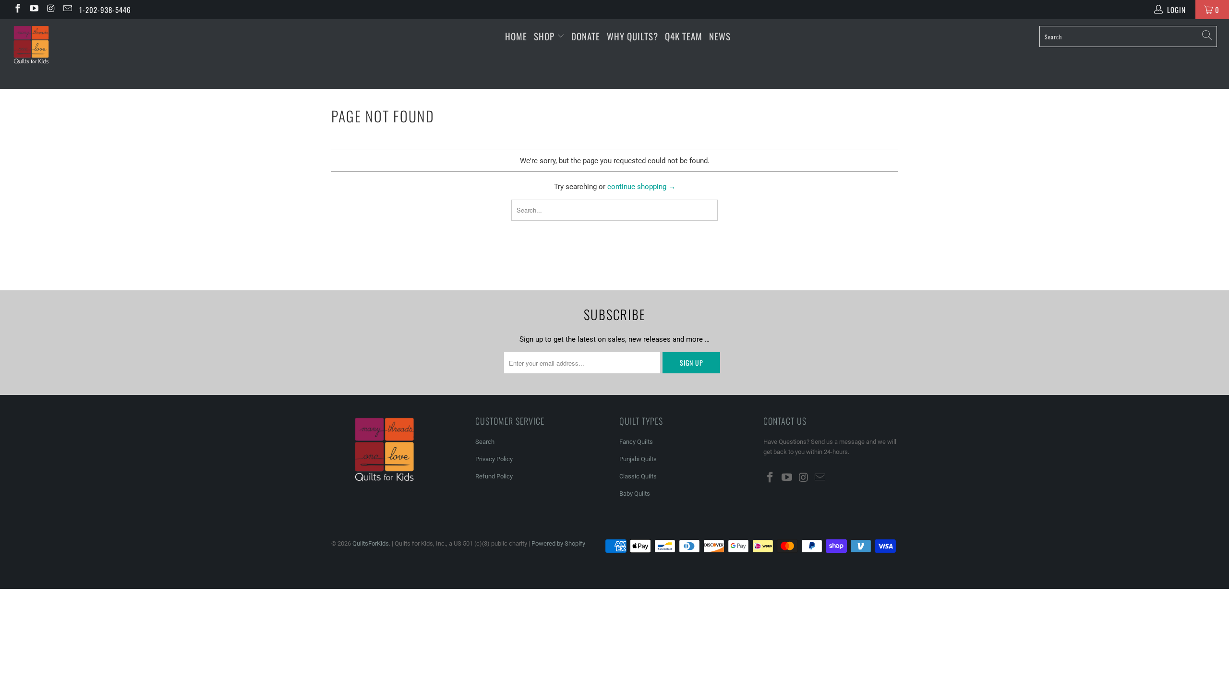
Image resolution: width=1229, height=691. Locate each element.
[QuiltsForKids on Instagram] (50, 9)
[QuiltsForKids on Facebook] (17, 9)
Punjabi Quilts (638, 459)
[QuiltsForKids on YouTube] (34, 9)
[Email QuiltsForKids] (67, 9)
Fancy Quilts (636, 441)
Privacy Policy (494, 459)
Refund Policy (494, 476)
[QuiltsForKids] (103, 54)
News (720, 36)
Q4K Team (683, 36)
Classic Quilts (638, 476)
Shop (544, 36)
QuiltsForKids (370, 543)
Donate (585, 36)
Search (484, 441)
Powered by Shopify (558, 543)
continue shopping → (641, 186)
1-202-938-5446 (105, 9)
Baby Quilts (634, 493)
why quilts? (632, 36)
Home (516, 36)
